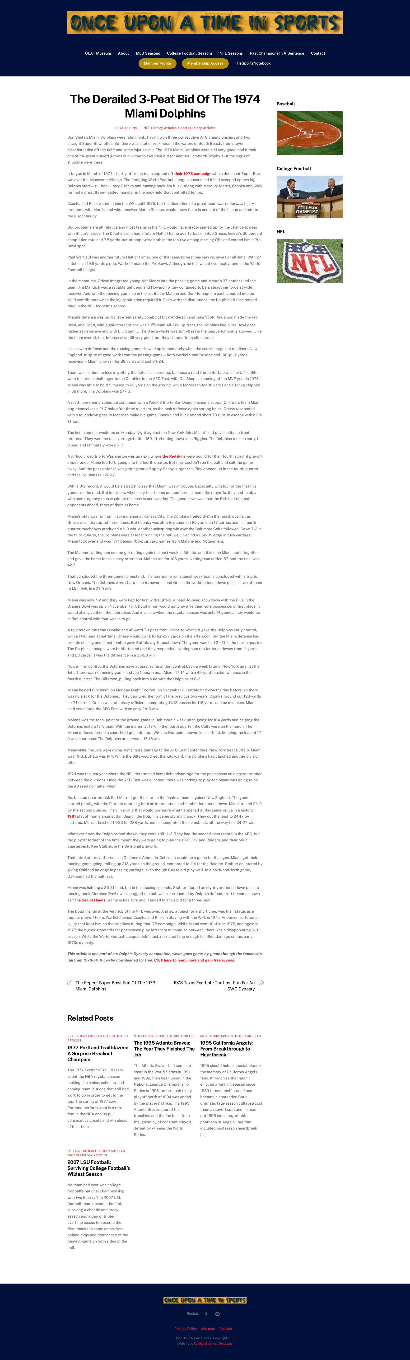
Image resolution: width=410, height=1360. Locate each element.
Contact (318, 53)
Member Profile (157, 63)
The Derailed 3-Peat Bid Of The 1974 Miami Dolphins (165, 106)
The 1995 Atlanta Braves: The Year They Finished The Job (164, 1049)
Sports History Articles (196, 128)
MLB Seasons (148, 53)
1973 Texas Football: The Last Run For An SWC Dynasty (214, 985)
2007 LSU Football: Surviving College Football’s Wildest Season (98, 1168)
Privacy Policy (185, 1329)
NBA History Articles (84, 1036)
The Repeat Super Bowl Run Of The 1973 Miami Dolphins (115, 985)
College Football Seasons (190, 53)
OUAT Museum (98, 53)
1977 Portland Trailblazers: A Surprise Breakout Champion (97, 1053)
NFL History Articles (160, 128)
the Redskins (173, 456)
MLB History (143, 1036)
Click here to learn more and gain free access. (194, 960)
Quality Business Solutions (213, 1343)
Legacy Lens (126, 128)
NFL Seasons (231, 53)
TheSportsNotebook (253, 63)
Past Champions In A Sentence (277, 53)
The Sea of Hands (89, 900)
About (123, 53)
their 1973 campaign (192, 173)
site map (208, 1329)
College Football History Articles (96, 1151)
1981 (71, 816)
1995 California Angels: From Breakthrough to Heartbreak (226, 1049)
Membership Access (205, 63)
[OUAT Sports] (205, 31)
